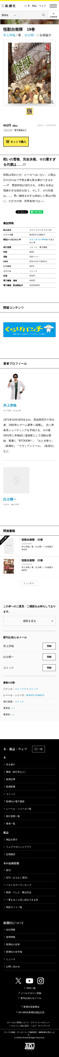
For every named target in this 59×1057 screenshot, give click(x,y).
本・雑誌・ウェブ (37, 6)
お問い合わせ (13, 966)
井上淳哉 (9, 35)
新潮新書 (10, 786)
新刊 (8, 870)
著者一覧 (10, 823)
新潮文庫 (10, 779)
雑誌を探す (12, 839)
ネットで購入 (18, 141)
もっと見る (28, 583)
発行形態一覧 (13, 816)
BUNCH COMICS (35, 695)
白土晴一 (31, 35)
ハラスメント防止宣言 (19, 1026)
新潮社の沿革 (13, 944)
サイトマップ (44, 1026)
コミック (33, 688)
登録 (49, 646)
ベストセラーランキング (18, 885)
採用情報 (10, 937)
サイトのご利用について (18, 1022)
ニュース (10, 959)
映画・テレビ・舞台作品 (18, 892)
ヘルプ (33, 1026)
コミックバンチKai (38, 239)
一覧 (40, 749)
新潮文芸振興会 (31, 1006)
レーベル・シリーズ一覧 (18, 808)
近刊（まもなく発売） (17, 877)
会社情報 (10, 929)
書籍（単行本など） (16, 772)
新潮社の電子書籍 (15, 801)
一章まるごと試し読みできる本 (22, 899)
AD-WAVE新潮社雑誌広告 (31, 1012)
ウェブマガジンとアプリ (18, 847)
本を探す (10, 764)
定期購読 (10, 854)
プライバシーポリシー (40, 1022)
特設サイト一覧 (14, 907)
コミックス (20, 688)
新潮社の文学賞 (14, 951)
